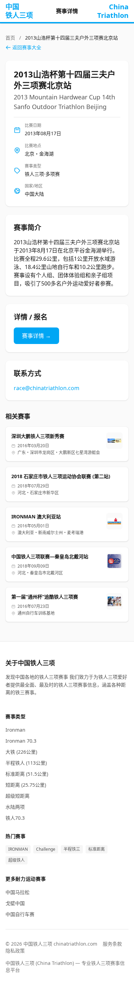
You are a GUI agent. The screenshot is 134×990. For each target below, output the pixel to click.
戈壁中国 (15, 903)
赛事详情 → (36, 336)
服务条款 (112, 943)
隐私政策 (15, 950)
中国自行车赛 (19, 914)
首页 (10, 37)
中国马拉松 (17, 892)
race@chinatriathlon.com (46, 388)
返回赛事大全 (26, 47)
